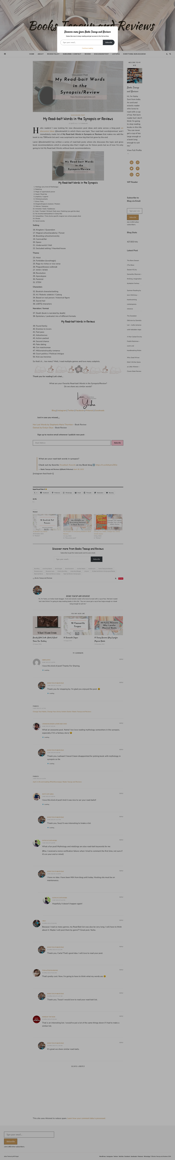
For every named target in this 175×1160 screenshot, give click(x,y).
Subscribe (108, 42)
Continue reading (87, 48)
